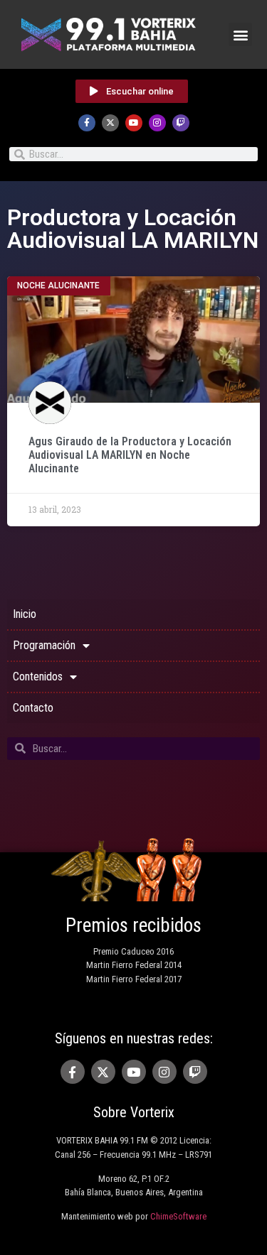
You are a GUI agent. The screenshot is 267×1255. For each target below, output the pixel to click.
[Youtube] (133, 122)
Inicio (24, 614)
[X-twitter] (110, 122)
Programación (44, 645)
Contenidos (38, 676)
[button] (240, 34)
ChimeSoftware (178, 1216)
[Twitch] (180, 122)
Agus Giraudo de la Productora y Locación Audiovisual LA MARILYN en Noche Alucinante (129, 455)
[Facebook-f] (86, 122)
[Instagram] (157, 122)
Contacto (33, 708)
